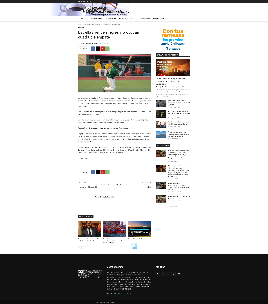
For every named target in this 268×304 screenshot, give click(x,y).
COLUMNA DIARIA (96, 19)
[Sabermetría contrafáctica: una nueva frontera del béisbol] (139, 229)
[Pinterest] (102, 48)
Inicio (79, 24)
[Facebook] (93, 48)
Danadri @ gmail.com (124, 293)
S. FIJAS (133, 19)
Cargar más (172, 207)
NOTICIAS (122, 19)
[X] (98, 48)
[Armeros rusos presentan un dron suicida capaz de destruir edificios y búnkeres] (161, 114)
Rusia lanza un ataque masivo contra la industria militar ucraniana (170, 81)
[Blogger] (158, 274)
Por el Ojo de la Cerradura (90, 43)
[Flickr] (168, 274)
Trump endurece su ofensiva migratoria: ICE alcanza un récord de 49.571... (179, 103)
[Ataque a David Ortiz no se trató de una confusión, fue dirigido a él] (89, 229)
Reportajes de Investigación (152, 19)
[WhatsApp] (107, 48)
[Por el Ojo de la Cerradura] (79, 43)
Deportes (85, 24)
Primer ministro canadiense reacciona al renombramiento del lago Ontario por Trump (178, 134)
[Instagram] (173, 274)
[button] (187, 19)
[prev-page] (79, 247)
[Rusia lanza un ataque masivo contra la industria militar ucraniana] (173, 67)
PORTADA (83, 19)
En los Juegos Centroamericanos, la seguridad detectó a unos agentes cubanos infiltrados (113, 240)
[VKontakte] (179, 274)
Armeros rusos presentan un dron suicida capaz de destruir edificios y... (179, 113)
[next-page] (82, 247)
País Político (111, 19)
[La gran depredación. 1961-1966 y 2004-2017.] (161, 199)
